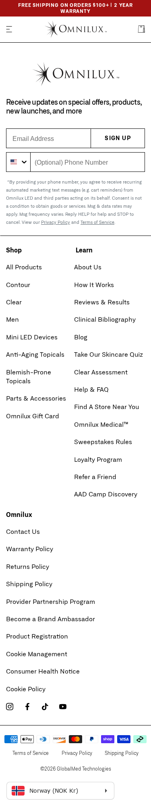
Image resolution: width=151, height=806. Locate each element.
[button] (9, 29)
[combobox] (18, 162)
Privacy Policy (55, 222)
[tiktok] (45, 706)
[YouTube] (62, 706)
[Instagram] (9, 706)
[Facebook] (27, 706)
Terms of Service (97, 222)
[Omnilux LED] (75, 29)
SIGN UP (118, 137)
